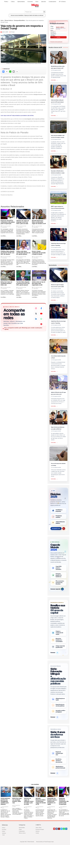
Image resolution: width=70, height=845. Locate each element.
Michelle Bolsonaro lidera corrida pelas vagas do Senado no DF (39, 222)
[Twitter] (61, 829)
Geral (36, 1)
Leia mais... (53, 80)
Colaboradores (52, 1)
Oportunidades (21, 1)
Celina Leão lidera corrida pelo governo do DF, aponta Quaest (23, 253)
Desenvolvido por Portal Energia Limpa (45, 841)
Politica (6, 1)
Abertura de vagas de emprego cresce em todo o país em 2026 (22, 222)
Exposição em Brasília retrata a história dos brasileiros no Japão (52, 801)
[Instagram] (59, 829)
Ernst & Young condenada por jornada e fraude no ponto (39, 253)
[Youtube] (54, 829)
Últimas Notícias (9, 20)
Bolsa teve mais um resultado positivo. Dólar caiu (6, 283)
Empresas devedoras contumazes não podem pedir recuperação (8, 222)
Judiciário (43, 1)
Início (2, 20)
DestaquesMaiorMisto (19, 20)
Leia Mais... (3, 235)
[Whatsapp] (64, 829)
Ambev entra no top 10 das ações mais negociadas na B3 (38, 283)
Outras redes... (17, 71)
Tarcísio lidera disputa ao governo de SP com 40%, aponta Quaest (23, 283)
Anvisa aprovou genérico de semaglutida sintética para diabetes (5, 801)
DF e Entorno (62, 1)
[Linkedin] (66, 829)
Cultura (13, 1)
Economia (30, 1)
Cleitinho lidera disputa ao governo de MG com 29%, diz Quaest (7, 253)
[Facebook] (57, 829)
